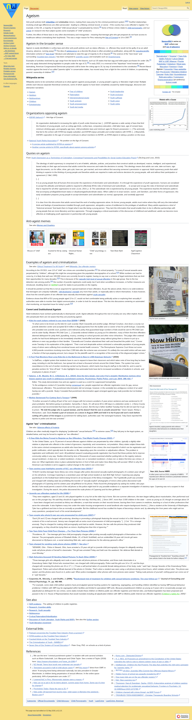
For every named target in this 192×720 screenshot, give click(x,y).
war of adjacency (173, 47)
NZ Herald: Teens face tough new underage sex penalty (57, 664)
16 (111, 430)
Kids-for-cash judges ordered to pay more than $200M (53, 320)
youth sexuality (99, 294)
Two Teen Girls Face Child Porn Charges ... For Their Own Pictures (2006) (61, 531)
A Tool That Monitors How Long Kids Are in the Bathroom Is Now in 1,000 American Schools (70, 357)
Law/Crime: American (115, 701)
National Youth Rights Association (43, 141)
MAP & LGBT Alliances (168, 61)
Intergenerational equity (79, 98)
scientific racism (82, 57)
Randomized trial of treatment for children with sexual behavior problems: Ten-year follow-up (115, 579)
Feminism (173, 67)
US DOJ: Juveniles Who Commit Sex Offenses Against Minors (148, 671)
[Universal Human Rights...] (78, 238)
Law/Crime (99, 701)
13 (58, 278)
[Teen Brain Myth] (120, 238)
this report (83, 668)
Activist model (171, 82)
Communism (179, 77)
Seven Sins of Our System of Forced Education (48, 645)
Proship (181, 61)
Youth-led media (76, 107)
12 (117, 272)
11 (96, 269)
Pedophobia (161, 64)
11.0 (117, 670)
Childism (32, 101)
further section (93, 619)
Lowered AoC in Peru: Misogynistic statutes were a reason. (58, 679)
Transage (159, 74)
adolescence (71, 51)
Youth (91, 701)
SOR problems (35, 604)
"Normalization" (162, 56)
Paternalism (74, 95)
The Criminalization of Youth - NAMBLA (45, 642)
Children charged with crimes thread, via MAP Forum (137, 692)
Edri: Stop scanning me (125, 680)
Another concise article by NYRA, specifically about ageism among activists (63, 147)
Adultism (32, 95)
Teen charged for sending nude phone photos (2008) (52, 544)
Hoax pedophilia (180, 69)
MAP (166, 44)
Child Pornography (79, 701)
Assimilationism (180, 74)
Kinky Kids (169, 74)
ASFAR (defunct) (36, 117)
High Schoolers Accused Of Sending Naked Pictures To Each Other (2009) (62, 557)
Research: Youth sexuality (40, 610)
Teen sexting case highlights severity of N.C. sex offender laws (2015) (60, 469)
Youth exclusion (116, 95)
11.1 (120, 670)
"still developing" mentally (69, 292)
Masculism (164, 67)
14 (71, 303)
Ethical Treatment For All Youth (50, 266)
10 (53, 72)
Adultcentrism (34, 98)
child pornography (134, 28)
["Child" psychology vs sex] (99, 238)
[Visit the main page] (11, 10)
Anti (157, 72)
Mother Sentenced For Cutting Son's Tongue (49, 398)
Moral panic (181, 64)
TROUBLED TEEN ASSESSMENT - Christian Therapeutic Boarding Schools (147, 695)
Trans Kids (182, 56)
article (28, 31)
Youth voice (115, 101)
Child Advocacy (63, 701)
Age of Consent (111, 37)
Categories (31, 701)
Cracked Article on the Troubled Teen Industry (48, 639)
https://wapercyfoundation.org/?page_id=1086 (56, 661)
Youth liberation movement (40, 623)
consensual (76, 385)
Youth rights (115, 104)
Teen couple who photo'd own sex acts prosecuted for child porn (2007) (61, 515)
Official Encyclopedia (46, 701)
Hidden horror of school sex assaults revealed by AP (137, 674)
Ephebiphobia (34, 104)
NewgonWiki (167, 41)
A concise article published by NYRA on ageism (51, 144)
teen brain (50, 54)
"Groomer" (173, 56)
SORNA (54, 285)
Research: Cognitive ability (40, 607)
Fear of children (76, 91)
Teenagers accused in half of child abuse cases (53, 668)
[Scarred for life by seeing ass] (58, 238)
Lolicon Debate (178, 59)
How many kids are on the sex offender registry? (136, 677)
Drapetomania (114, 57)
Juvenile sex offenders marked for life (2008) (49, 493)
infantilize (50, 22)
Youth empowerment (78, 104)
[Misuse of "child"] (37, 238)
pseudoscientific (142, 51)
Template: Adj (166, 92)
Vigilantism (171, 64)
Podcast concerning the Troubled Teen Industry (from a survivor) (55, 633)
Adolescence (34, 613)
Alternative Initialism (179, 72)
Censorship (168, 69)
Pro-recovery (165, 72)
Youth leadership (117, 91)
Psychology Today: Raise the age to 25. (50, 689)
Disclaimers (47, 715)
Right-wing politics (166, 77)
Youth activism (76, 101)
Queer (180, 67)
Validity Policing (165, 59)
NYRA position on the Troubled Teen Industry (47, 636)
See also (83, 544)
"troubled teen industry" (46, 57)
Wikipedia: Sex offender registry (82, 266)
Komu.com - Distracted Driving (128, 656)
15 (94, 430)
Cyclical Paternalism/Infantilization (43, 616)
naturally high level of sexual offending (94, 279)
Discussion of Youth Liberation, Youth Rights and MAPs (52, 619)
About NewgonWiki (34, 715)
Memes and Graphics (46, 225)
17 (186, 557)
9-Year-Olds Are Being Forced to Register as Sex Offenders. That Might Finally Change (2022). (71, 438)
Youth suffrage (116, 98)
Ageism (32, 92)
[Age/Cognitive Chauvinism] (141, 238)
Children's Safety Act (170, 594)
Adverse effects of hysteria (48, 427)
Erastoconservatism (165, 80)
